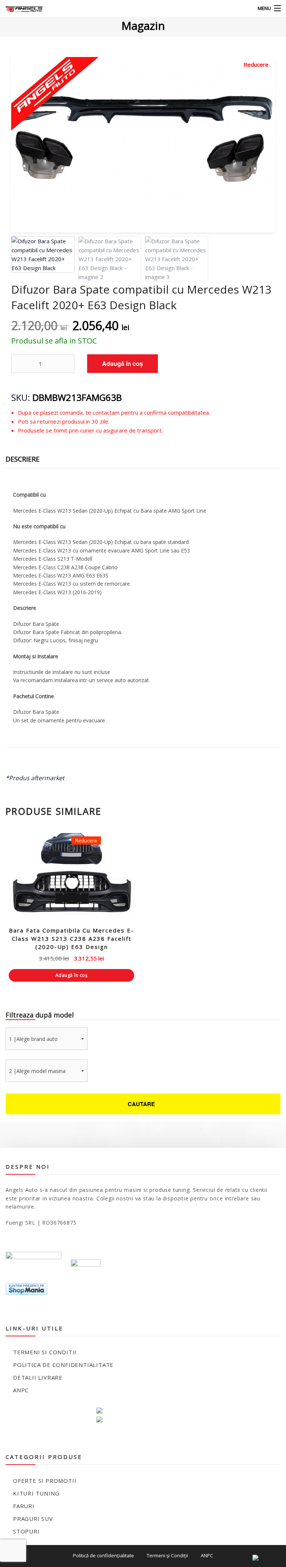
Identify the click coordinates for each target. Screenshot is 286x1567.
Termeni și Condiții (167, 1555)
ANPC (21, 1390)
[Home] (20, 8)
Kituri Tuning (36, 1493)
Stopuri (26, 1531)
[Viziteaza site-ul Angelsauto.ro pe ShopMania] (26, 1288)
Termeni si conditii (45, 1352)
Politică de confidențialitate (103, 1555)
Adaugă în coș (122, 363)
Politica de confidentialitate (63, 1364)
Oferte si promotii (44, 1480)
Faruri (24, 1506)
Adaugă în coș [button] (71, 975)
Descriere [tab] (22, 459)
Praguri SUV (33, 1518)
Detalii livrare (38, 1377)
